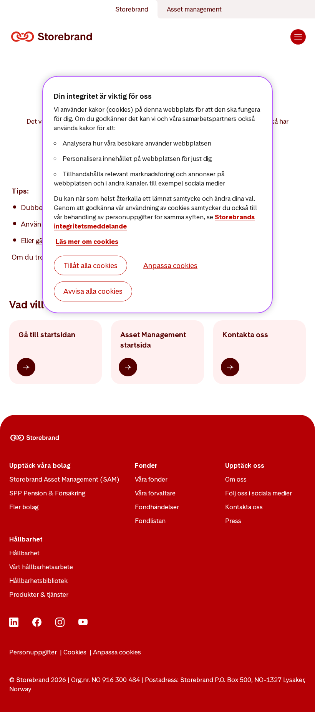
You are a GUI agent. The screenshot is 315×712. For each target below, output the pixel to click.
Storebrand (131, 9)
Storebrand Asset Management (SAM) (64, 479)
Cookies (74, 652)
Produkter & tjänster (38, 594)
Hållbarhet (24, 553)
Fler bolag (23, 507)
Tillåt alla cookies (90, 265)
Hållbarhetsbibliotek (38, 580)
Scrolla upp (299, 696)
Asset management (194, 9)
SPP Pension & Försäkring (47, 493)
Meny (298, 37)
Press (233, 521)
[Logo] (53, 37)
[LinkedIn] (13, 624)
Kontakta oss (244, 507)
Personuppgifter (33, 652)
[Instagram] (60, 624)
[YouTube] (83, 624)
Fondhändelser (157, 507)
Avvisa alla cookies (93, 291)
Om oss (236, 479)
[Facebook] (36, 624)
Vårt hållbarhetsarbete (41, 567)
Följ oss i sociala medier (258, 493)
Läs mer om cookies (87, 241)
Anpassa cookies (117, 652)
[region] (157, 194)
